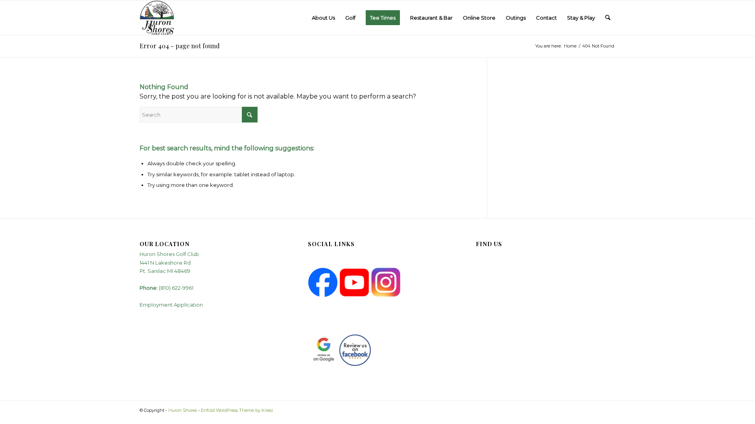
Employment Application (171, 305)
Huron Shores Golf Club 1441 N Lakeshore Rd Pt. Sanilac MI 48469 (169, 262)
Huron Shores (182, 410)
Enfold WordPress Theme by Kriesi (237, 410)
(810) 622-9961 (176, 288)
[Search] (607, 17)
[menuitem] (323, 17)
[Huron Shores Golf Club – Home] (157, 17)
